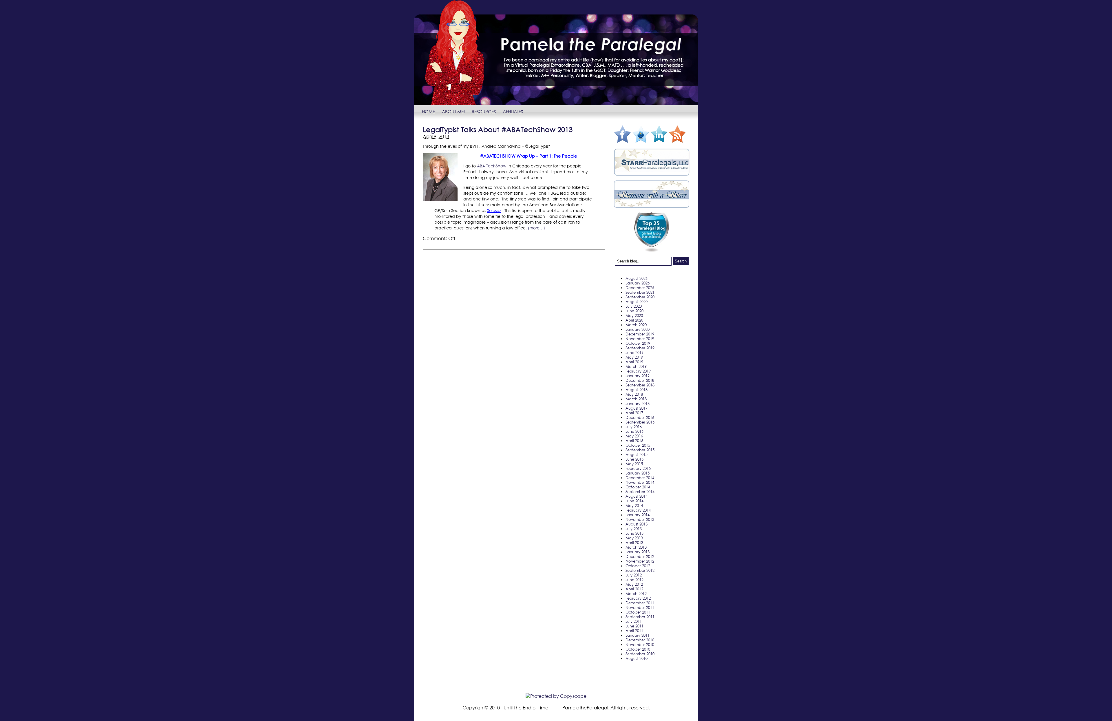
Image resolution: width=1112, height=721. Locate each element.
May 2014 (634, 505)
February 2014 (638, 510)
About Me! (453, 111)
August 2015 (637, 454)
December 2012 (640, 556)
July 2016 (634, 426)
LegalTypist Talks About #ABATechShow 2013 (498, 129)
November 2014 (640, 482)
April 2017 (634, 412)
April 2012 (634, 589)
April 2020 (634, 320)
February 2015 (638, 468)
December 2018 (640, 380)
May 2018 (634, 394)
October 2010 (638, 649)
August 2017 (637, 408)
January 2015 (638, 473)
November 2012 (640, 561)
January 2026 (638, 283)
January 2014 (638, 514)
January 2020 (638, 329)
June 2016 (634, 431)
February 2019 (638, 371)
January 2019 (638, 375)
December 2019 (640, 334)
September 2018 (640, 385)
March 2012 (636, 593)
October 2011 (638, 612)
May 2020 (634, 315)
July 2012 (634, 575)
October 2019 (638, 343)
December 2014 (640, 477)
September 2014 (640, 491)
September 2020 (640, 297)
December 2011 (640, 602)
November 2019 (640, 338)
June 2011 (634, 626)
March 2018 (636, 399)
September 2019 (640, 348)
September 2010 (640, 653)
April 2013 (634, 542)
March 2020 (636, 324)
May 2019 (634, 357)
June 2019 (634, 352)
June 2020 (634, 311)
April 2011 (634, 630)
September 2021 (640, 292)
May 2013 (634, 538)
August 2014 (637, 496)
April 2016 (634, 440)
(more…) (536, 227)
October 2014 (638, 487)
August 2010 (637, 658)
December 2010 (640, 640)
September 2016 (640, 422)
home (428, 111)
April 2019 (634, 361)
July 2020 (634, 306)
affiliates (513, 111)
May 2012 (634, 584)
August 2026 (637, 278)
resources (484, 111)
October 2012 (638, 565)
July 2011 (634, 621)
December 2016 (640, 417)
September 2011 (640, 616)
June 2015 (634, 459)
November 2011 (640, 607)
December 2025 (640, 287)
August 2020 (637, 301)
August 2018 (637, 389)
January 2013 (638, 552)
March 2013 (636, 547)
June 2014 (634, 501)
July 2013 (634, 528)
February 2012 (638, 598)
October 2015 (638, 445)
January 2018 (638, 403)
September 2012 (640, 570)
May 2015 (634, 463)
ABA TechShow (491, 165)
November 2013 (640, 519)
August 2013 (637, 524)
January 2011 (638, 635)
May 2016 (634, 436)
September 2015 (640, 450)
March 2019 (636, 366)
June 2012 (634, 579)
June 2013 (634, 533)
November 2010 (640, 644)
